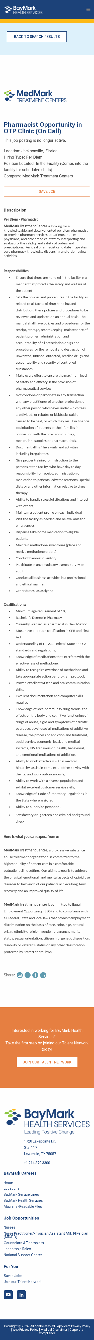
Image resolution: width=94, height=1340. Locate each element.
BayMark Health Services (23, 1200)
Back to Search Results (37, 37)
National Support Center (23, 1255)
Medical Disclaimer (54, 1329)
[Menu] (88, 9)
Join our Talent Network (47, 1062)
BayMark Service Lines (21, 1194)
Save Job (47, 191)
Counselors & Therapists (24, 1243)
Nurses (9, 1227)
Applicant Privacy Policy (73, 1326)
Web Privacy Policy (25, 1329)
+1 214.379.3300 (37, 1163)
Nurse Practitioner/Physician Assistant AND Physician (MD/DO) (46, 1235)
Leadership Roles (17, 1249)
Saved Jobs (13, 1276)
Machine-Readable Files (23, 1206)
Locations (12, 1188)
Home (8, 1182)
